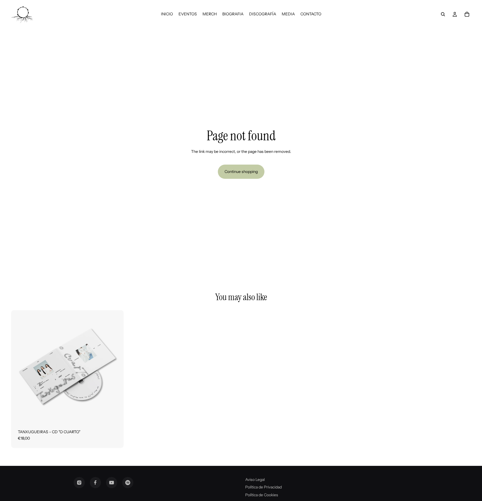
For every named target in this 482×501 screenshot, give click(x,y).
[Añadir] (115, 414)
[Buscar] (443, 14)
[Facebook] (95, 482)
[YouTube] (111, 482)
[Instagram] (79, 482)
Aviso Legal (255, 479)
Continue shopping (241, 171)
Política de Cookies (261, 494)
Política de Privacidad (263, 487)
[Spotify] (127, 482)
